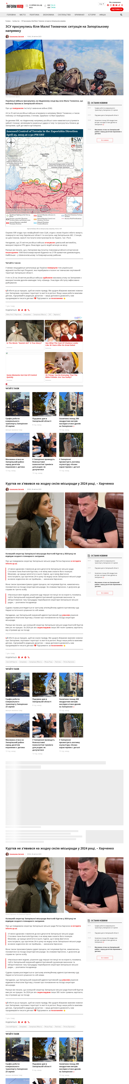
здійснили (48, 277)
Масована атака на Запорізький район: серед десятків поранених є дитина (15, 463)
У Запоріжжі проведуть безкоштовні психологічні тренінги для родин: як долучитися (43, 464)
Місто (23, 14)
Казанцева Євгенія (17, 36)
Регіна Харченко (68, 662)
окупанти (57, 314)
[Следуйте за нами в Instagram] (111, 5)
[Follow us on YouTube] (116, 5)
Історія (91, 14)
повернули (52, 267)
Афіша (102, 14)
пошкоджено (12, 252)
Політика (34, 14)
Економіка (48, 14)
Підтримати (117, 9)
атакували (50, 242)
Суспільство (64, 14)
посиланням (57, 298)
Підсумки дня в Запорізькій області (41, 419)
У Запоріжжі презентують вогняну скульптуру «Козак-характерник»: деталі (69, 463)
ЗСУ (50, 314)
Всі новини (105, 140)
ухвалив (66, 615)
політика (58, 662)
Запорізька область (39, 314)
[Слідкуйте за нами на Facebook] (108, 5)
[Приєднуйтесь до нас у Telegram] (113, 5)
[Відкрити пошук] (121, 15)
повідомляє (18, 108)
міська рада (48, 662)
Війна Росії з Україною (13, 314)
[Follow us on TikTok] (119, 5)
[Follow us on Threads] (122, 5)
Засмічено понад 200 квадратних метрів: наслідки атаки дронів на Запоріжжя (70, 422)
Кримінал (79, 14)
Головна (11, 14)
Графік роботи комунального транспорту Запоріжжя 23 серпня (17, 422)
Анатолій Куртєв (11, 662)
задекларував (44, 627)
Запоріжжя (27, 314)
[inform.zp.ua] (14, 6)
